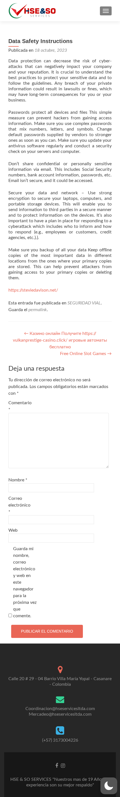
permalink (37, 310)
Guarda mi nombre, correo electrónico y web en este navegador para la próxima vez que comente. (25, 582)
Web (13, 530)
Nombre (17, 480)
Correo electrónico (19, 505)
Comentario (20, 406)
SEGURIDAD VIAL (84, 303)
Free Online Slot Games (86, 353)
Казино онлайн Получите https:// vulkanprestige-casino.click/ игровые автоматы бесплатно (60, 340)
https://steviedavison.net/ (33, 290)
